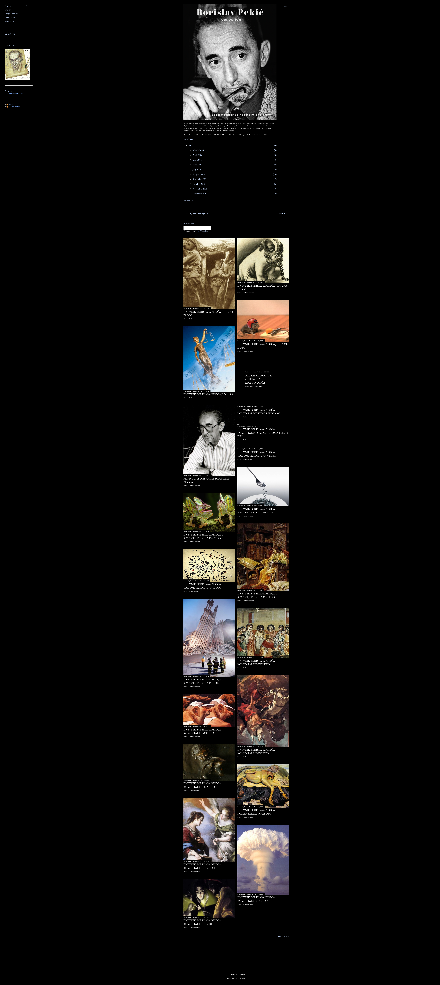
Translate (204, 231)
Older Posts (283, 937)
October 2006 (199, 183)
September (12, 14)
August (10, 17)
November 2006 (200, 188)
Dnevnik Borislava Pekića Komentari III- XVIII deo (256, 811)
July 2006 (197, 169)
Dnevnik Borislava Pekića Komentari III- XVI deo (256, 899)
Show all (282, 214)
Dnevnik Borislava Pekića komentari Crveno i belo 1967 (258, 411)
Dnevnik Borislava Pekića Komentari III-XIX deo (202, 785)
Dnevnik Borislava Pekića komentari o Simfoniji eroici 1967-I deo (262, 432)
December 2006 (200, 193)
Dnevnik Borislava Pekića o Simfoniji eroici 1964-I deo (203, 681)
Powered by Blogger (238, 974)
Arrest (203, 135)
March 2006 (198, 150)
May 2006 (197, 159)
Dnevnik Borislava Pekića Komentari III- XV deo (202, 922)
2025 (8, 10)
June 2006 (197, 164)
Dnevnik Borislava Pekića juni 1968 (208, 394)
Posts (10, 105)
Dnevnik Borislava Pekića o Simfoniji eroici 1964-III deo (257, 595)
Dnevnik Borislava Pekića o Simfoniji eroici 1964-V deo (257, 510)
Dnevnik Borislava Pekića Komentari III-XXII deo (256, 662)
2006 (190, 145)
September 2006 (200, 179)
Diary (223, 135)
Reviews (187, 135)
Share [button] (185, 319)
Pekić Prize (232, 135)
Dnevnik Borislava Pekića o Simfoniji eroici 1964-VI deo (257, 453)
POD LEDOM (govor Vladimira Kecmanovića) (258, 379)
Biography (213, 135)
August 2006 (199, 174)
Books (196, 135)
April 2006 (197, 155)
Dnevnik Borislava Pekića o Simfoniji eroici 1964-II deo (203, 585)
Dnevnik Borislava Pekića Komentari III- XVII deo (202, 866)
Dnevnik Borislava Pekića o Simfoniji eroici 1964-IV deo (203, 536)
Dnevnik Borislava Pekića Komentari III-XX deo (202, 731)
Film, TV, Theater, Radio (250, 135)
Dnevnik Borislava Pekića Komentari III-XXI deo (256, 751)
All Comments (14, 107)
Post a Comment (194, 319)
